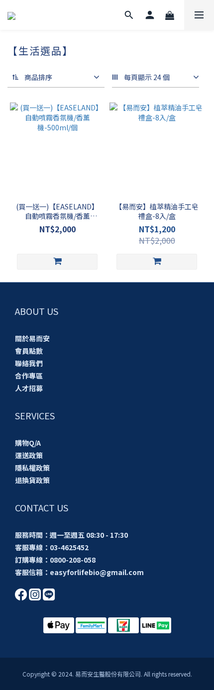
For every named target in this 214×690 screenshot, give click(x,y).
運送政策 (29, 455)
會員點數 (29, 351)
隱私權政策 (32, 468)
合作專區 (29, 376)
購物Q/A (28, 443)
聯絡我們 (29, 363)
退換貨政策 (32, 480)
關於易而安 (32, 338)
